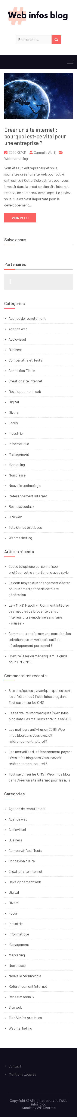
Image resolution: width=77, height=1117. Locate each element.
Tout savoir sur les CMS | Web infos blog (39, 774)
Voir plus (20, 218)
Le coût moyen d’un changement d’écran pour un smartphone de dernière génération (40, 589)
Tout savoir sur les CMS (27, 702)
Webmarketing (16, 158)
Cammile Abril (45, 152)
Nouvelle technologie (25, 485)
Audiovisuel (17, 339)
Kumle (27, 1107)
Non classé (17, 475)
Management (19, 454)
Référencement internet (28, 496)
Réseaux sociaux (21, 506)
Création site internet (26, 381)
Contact (15, 1066)
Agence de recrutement (27, 318)
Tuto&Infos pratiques (25, 527)
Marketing (17, 464)
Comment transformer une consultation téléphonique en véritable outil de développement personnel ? (40, 639)
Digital (14, 402)
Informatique (19, 444)
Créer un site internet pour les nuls (43, 780)
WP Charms (46, 1107)
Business (15, 349)
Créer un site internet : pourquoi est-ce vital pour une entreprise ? (35, 136)
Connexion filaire (22, 370)
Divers (14, 412)
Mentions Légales (22, 1074)
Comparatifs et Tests (25, 360)
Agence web (18, 329)
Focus (13, 423)
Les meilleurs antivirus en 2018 (47, 719)
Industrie (16, 433)
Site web (15, 517)
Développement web (25, 391)
